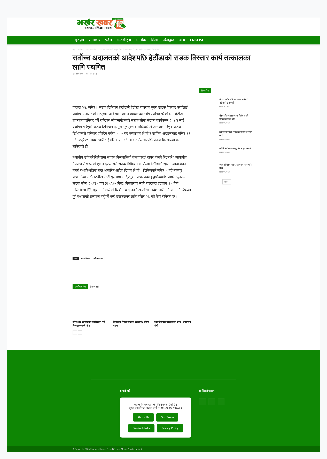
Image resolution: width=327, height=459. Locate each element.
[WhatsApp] (99, 81)
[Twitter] (83, 81)
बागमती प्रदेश (91, 49)
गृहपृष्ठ (79, 40)
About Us (143, 417)
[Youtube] (221, 401)
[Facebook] (76, 81)
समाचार (94, 40)
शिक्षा (154, 40)
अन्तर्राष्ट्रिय (124, 40)
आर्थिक (141, 40)
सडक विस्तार (85, 258)
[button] (250, 40)
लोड (225, 181)
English (197, 40)
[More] (107, 81)
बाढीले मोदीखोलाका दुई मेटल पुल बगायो (235, 148)
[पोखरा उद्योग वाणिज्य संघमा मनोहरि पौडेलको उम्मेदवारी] (207, 104)
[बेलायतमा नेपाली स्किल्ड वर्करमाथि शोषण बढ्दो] (131, 306)
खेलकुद (168, 40)
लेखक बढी (94, 286)
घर (74, 49)
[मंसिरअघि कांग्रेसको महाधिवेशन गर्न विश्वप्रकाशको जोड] (91, 306)
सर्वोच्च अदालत (98, 258)
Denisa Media (141, 428)
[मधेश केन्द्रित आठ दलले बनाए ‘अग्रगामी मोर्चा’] (172, 306)
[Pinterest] (91, 81)
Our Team (167, 417)
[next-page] (80, 332)
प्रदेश (108, 40)
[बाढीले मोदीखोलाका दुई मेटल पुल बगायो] (207, 153)
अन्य (182, 40)
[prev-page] (75, 332)
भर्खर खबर (79, 73)
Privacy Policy (169, 428)
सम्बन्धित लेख (80, 286)
